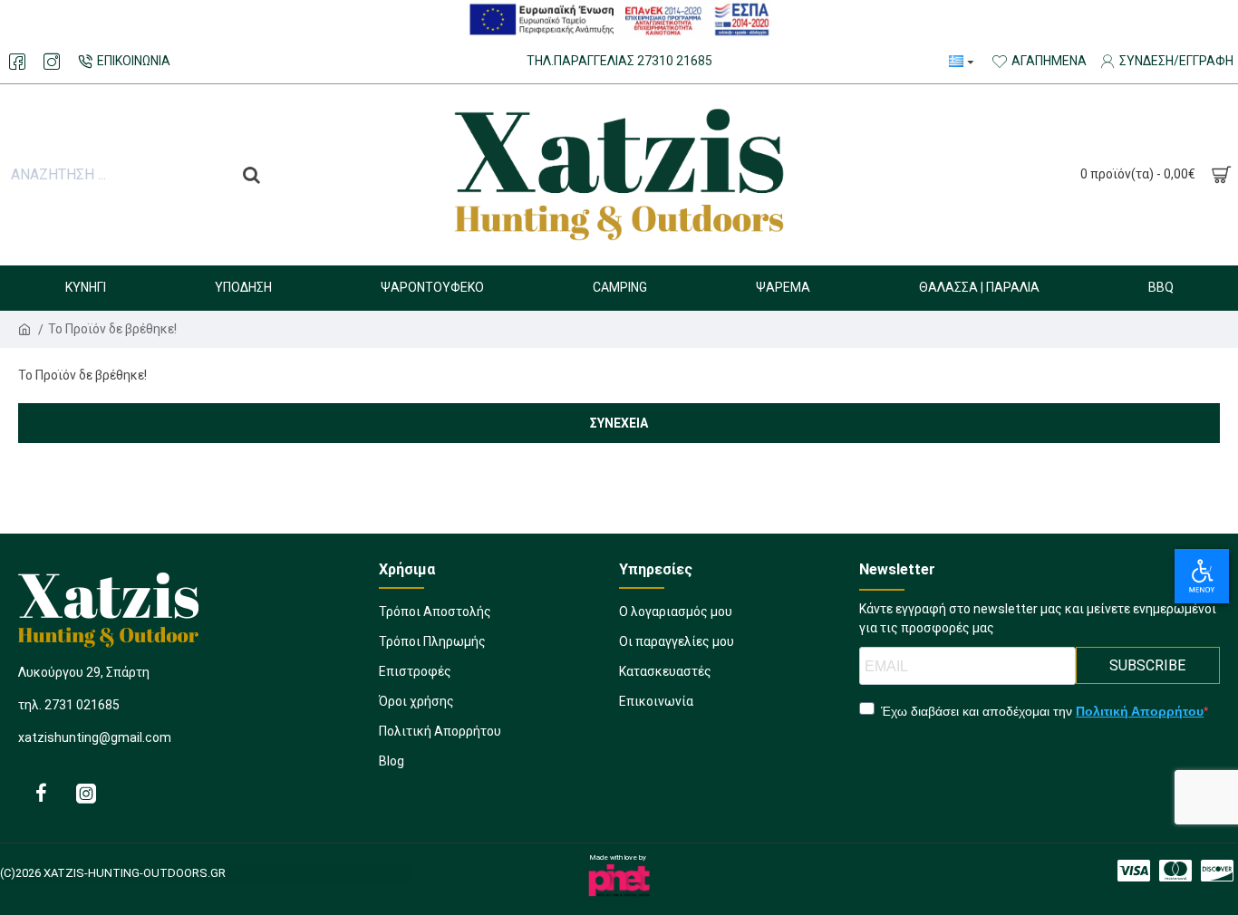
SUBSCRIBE (1147, 665)
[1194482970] (1175, 870)
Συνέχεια (619, 423)
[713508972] (1217, 870)
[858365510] (51, 61)
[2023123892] (17, 61)
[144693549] (86, 793)
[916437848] (41, 793)
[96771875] (1133, 870)
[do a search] (251, 175)
